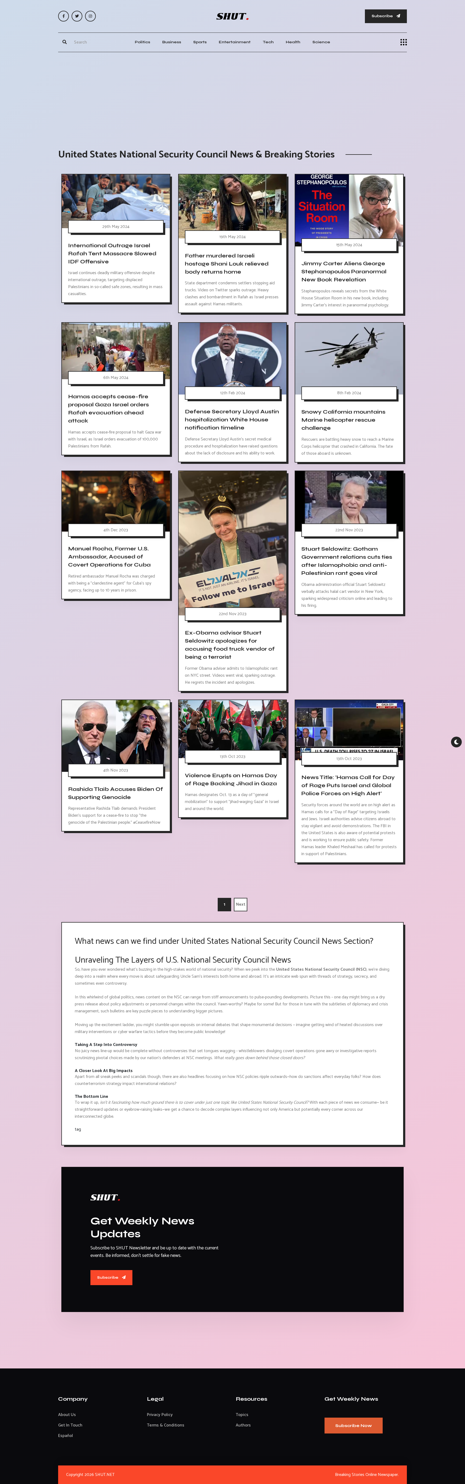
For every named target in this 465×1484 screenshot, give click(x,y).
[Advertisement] (232, 95)
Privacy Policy (160, 1414)
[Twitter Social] (77, 16)
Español (65, 1435)
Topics (242, 1414)
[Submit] (64, 42)
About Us (67, 1414)
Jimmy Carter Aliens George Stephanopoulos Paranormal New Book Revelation (343, 271)
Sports (200, 42)
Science (321, 42)
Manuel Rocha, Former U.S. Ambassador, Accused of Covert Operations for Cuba (109, 556)
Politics (142, 42)
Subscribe (383, 16)
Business (171, 42)
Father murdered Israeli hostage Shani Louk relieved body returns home (227, 263)
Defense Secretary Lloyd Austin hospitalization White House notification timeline (232, 419)
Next (240, 904)
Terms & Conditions (165, 1425)
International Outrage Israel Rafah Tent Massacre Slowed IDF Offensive (112, 253)
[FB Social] (63, 16)
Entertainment (235, 42)
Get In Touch (70, 1425)
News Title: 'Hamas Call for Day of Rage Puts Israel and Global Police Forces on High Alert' (348, 785)
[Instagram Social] (90, 16)
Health (293, 42)
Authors (243, 1425)
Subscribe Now (353, 1425)
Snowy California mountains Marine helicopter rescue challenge (343, 419)
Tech (268, 42)
